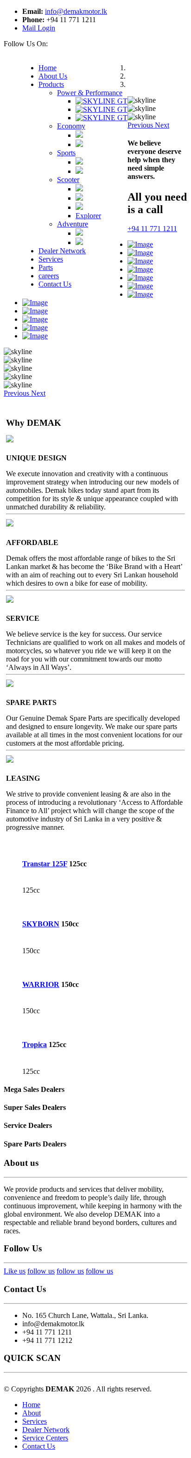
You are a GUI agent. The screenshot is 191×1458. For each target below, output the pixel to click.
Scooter (68, 180)
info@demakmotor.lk (76, 11)
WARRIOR (40, 984)
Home (31, 1405)
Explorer (88, 216)
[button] (141, 125)
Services (34, 1421)
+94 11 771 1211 (152, 229)
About (31, 1413)
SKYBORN (40, 924)
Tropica (34, 1044)
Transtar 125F (44, 864)
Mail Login (38, 28)
